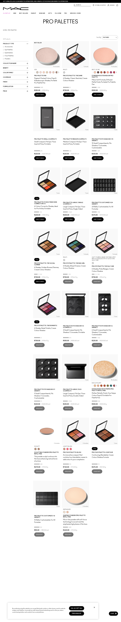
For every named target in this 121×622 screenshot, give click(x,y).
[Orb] (53, 72)
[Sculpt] (35, 449)
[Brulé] (44, 72)
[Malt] (50, 72)
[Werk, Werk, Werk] (114, 72)
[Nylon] (47, 72)
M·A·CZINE (58, 13)
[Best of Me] (95, 72)
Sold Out (68, 281)
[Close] (94, 607)
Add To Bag (40, 94)
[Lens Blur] (111, 72)
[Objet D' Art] (101, 385)
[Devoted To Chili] (104, 72)
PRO (65, 13)
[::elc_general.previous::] (35, 72)
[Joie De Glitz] (108, 385)
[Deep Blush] (70, 449)
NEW (14, 13)
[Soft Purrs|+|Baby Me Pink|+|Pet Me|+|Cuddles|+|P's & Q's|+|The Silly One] (93, 263)
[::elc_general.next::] (58, 72)
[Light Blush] (64, 449)
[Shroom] (40, 72)
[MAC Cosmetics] (16, 8)
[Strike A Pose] (108, 72)
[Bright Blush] (67, 449)
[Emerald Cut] (111, 385)
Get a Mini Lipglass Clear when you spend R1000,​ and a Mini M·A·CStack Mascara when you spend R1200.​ (35, 1)
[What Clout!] (101, 72)
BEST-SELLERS (23, 13)
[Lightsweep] (67, 512)
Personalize (76, 613)
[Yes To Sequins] (98, 385)
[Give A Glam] (98, 72)
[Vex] (37, 72)
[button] (113, 613)
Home (5, 30)
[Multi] (64, 72)
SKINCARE (42, 13)
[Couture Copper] (104, 385)
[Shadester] (38, 449)
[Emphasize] (64, 512)
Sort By (99, 37)
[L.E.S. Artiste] (56, 72)
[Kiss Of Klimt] (95, 385)
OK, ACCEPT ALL (76, 608)
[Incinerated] (114, 385)
